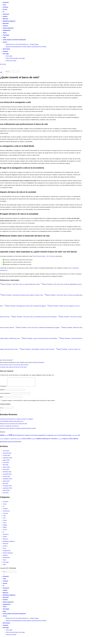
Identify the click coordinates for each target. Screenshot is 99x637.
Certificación (6, 511)
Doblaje (5, 525)
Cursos (5, 42)
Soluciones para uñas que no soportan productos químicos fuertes (18, 428)
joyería (13, 438)
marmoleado (60, 438)
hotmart (2, 438)
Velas (4, 37)
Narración (6, 23)
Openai (75, 438)
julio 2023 (5, 483)
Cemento (5, 7)
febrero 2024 (6, 467)
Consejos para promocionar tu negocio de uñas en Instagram (16, 419)
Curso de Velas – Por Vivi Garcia (46, 256)
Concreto (5, 513)
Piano (4, 548)
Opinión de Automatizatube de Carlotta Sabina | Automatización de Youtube (26, 46)
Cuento (5, 520)
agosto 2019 (6, 490)
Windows (18, 441)
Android (6, 435)
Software (5, 555)
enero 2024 (6, 469)
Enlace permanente (39, 362)
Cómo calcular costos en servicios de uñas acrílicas (14, 364)
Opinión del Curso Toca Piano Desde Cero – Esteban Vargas (22, 44)
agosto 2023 (6, 481)
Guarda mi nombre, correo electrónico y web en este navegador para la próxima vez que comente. (28, 400)
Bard (14, 435)
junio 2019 (5, 492)
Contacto (5, 51)
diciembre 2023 (7, 471)
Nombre (2, 389)
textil (14, 441)
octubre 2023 (6, 476)
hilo (79, 435)
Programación (6, 550)
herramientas (74, 435)
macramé (33, 438)
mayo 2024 (6, 462)
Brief (23, 435)
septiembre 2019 (7, 488)
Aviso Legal (9, 56)
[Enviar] (0, 410)
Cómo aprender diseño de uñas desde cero (11, 421)
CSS (4, 518)
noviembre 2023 (7, 474)
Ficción (5, 9)
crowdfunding (49, 435)
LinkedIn (23, 438)
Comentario (3, 386)
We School (3, 64)
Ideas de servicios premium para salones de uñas (13, 423)
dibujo (59, 435)
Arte (10, 435)
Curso (4, 522)
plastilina (10, 441)
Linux (29, 438)
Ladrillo (5, 16)
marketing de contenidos (49, 438)
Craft (4, 4)
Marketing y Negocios (9, 21)
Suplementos (6, 30)
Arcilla (4, 504)
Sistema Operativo (8, 28)
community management (38, 435)
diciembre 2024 (7, 453)
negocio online (67, 438)
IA (3, 11)
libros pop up (18, 438)
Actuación (6, 2)
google (69, 435)
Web (1, 397)
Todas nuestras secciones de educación (14, 39)
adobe (2, 435)
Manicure (5, 18)
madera (38, 438)
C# (3, 506)
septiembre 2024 (7, 458)
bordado (18, 435)
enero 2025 (6, 451)
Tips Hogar (6, 35)
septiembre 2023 (7, 478)
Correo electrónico (5, 393)
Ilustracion (6, 14)
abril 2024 (5, 464)
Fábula (5, 527)
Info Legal (6, 53)
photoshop (3, 441)
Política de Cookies (11, 60)
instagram (6, 438)
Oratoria (5, 25)
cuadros (55, 435)
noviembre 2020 (7, 485)
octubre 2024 (6, 455)
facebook (64, 435)
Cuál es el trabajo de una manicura (9, 426)
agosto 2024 (6, 460)
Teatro (5, 32)
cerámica (27, 435)
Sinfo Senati (6, 49)
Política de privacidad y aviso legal (15, 58)
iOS (10, 438)
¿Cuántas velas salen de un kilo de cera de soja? (13, 367)
